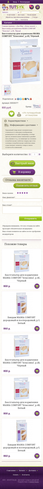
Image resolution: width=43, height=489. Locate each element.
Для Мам (20, 26)
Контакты (24, 19)
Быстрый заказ (24, 163)
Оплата (15, 475)
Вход (15, 2)
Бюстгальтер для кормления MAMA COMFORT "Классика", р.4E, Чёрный (19, 30)
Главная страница (8, 26)
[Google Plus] (31, 99)
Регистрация (25, 2)
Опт (16, 19)
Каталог (22, 470)
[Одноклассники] (23, 99)
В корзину (24, 171)
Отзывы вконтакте (18, 180)
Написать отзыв (27, 185)
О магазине (11, 15)
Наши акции (31, 15)
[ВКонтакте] (18, 99)
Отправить (30, 218)
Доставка (21, 15)
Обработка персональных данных (18, 17)
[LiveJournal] (28, 99)
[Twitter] (20, 99)
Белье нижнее (30, 26)
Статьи (35, 17)
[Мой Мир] (25, 99)
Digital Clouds (34, 482)
